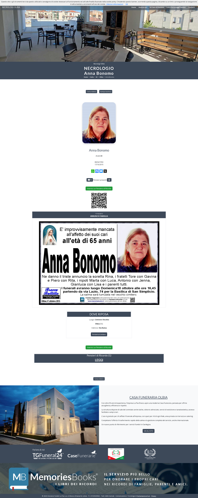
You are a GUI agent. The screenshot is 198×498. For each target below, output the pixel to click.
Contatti (191, 7)
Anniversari (142, 7)
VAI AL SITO (148, 431)
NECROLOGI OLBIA (11, 7)
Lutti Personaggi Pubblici (176, 7)
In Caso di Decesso (157, 7)
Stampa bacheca (105, 92)
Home (133, 7)
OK (127, 4)
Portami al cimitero (99, 334)
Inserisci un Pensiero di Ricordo (99, 188)
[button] (99, 360)
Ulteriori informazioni (114, 4)
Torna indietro (91, 92)
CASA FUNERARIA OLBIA (149, 397)
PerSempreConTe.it (143, 496)
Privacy (153, 496)
